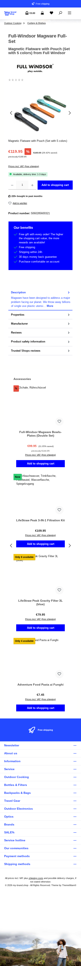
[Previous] (11, 113)
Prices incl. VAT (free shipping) (23, 166)
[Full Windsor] (40, 68)
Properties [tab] (17, 314)
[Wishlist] (51, 13)
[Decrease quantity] (12, 185)
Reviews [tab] (16, 332)
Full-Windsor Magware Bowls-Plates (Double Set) (40, 433)
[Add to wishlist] (59, 421)
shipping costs (36, 878)
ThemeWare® (69, 885)
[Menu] (69, 13)
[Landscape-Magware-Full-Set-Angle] (40, 112)
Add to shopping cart (55, 185)
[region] (40, 113)
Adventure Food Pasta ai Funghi (40, 684)
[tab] (40, 299)
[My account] (42, 13)
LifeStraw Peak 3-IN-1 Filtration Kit (40, 520)
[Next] (69, 113)
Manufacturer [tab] (19, 323)
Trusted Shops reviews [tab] (25, 350)
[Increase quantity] (32, 185)
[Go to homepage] (10, 13)
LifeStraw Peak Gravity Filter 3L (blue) (40, 602)
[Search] (60, 13)
